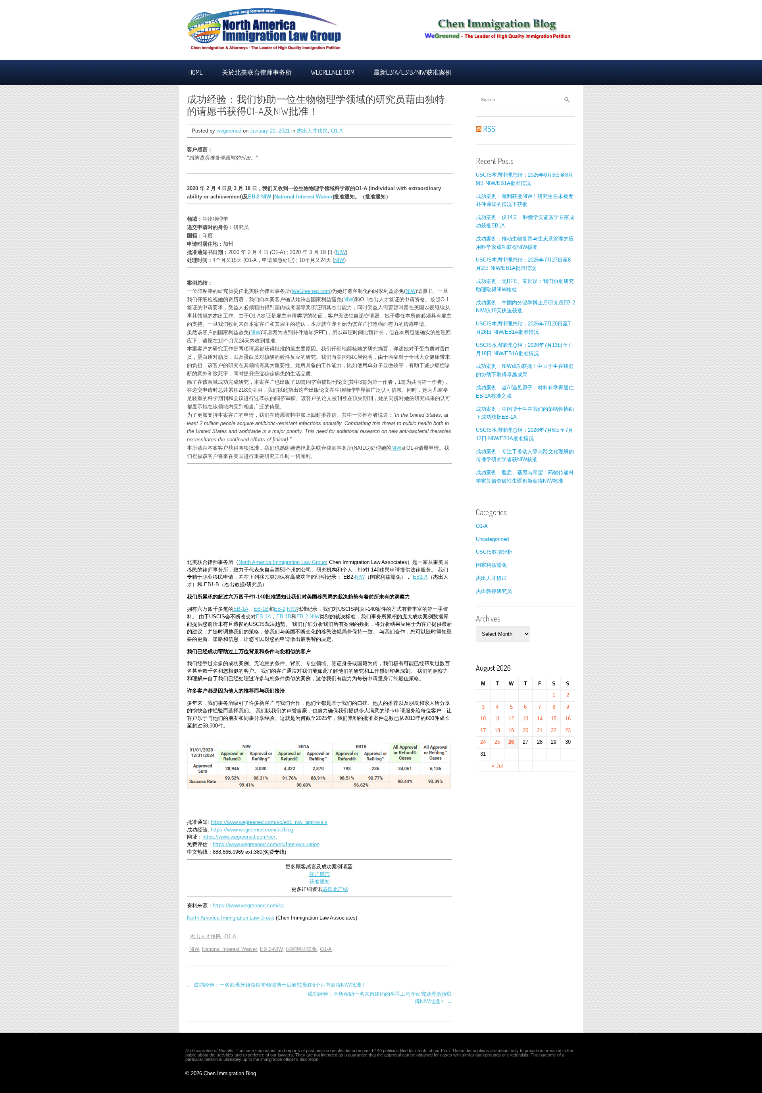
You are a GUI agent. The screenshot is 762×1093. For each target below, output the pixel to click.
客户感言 (319, 874)
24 (483, 742)
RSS (488, 129)
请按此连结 (335, 889)
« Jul (497, 766)
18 (497, 730)
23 (568, 730)
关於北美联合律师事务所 (257, 72)
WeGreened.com (311, 291)
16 (568, 719)
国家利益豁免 (301, 949)
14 (540, 719)
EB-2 (254, 197)
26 (511, 742)
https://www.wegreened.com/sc (248, 905)
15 (553, 719)
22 (553, 730)
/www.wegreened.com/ (242, 837)
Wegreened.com (332, 72)
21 (540, 730)
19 (511, 730)
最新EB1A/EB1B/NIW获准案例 (412, 72)
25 (497, 742)
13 (525, 719)
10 (483, 719)
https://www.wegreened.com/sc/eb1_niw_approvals (269, 822)
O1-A (337, 131)
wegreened (229, 131)
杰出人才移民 (312, 131)
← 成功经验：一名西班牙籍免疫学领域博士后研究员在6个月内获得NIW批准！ (276, 985)
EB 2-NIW (271, 949)
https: (209, 837)
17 (483, 730)
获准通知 (319, 882)
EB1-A (420, 577)
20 (525, 730)
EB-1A (240, 609)
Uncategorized (492, 539)
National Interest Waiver (303, 197)
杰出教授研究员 (494, 591)
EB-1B (261, 609)
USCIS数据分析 (494, 552)
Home (196, 72)
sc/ (271, 837)
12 (511, 719)
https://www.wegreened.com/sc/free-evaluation (266, 844)
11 (497, 719)
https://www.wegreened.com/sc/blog (252, 830)
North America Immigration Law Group (282, 562)
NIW (266, 197)
